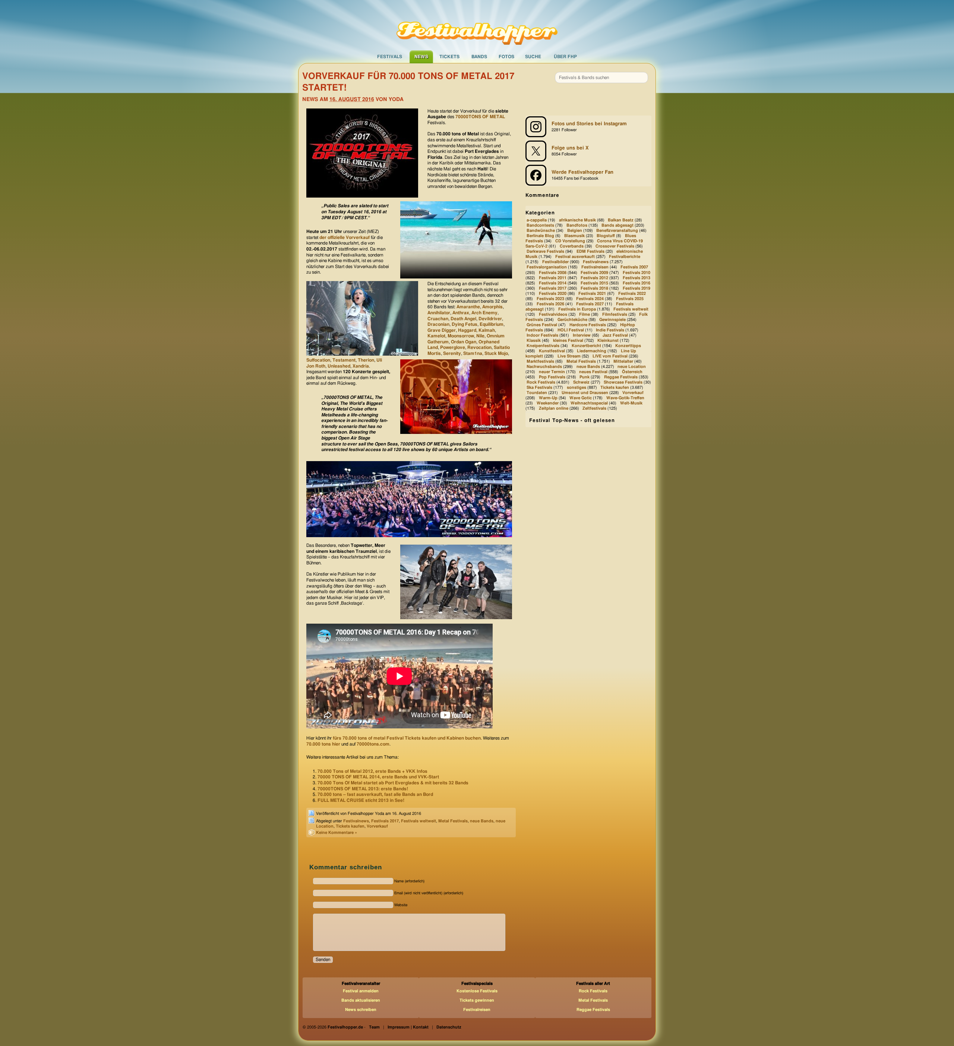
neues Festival (593, 372)
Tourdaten (537, 393)
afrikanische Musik (577, 220)
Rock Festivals (541, 382)
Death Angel (463, 318)
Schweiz (581, 382)
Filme (584, 314)
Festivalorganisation (547, 267)
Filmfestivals (614, 314)
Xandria (361, 366)
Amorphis (492, 307)
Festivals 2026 (550, 304)
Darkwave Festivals (545, 252)
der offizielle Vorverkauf (344, 237)
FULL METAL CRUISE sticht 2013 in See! (361, 800)
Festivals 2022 (632, 294)
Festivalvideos (553, 314)
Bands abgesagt (617, 225)
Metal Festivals (453, 821)
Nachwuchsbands (544, 367)
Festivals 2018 (594, 288)
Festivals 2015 (594, 283)
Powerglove (452, 347)
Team (374, 1027)
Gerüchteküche (572, 320)
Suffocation (318, 360)
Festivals (389, 56)
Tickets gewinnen (476, 1000)
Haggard (467, 330)
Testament (344, 360)
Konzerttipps (628, 346)
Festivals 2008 (552, 273)
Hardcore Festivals (587, 325)
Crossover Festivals (615, 247)
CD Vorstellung (570, 241)
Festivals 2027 (590, 304)
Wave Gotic (580, 398)
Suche (533, 56)
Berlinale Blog (540, 236)
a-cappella (537, 220)
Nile (480, 336)
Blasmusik (574, 236)
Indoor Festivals (542, 335)
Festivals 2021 (592, 294)
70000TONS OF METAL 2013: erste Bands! (363, 789)
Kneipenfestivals (543, 346)
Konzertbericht (586, 346)
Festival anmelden (361, 991)
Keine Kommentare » (336, 833)
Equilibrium (491, 324)
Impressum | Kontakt (408, 1027)
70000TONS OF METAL (480, 116)
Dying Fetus (464, 324)
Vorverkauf (377, 826)
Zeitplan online (553, 409)
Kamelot (436, 336)
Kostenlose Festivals (477, 991)
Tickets (449, 56)
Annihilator (438, 313)
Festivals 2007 (634, 267)
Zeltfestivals (594, 409)
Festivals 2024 (590, 299)
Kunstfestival (552, 351)
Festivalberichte (624, 257)
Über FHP (565, 56)
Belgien (574, 231)
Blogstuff (606, 236)
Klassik (534, 340)
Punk (584, 377)
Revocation (479, 347)
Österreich (632, 372)
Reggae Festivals (621, 377)
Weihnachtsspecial (589, 403)
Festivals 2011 (552, 278)
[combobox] (601, 77)
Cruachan (437, 318)
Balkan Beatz (621, 220)
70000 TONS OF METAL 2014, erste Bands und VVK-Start (378, 777)
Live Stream (569, 356)
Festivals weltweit (418, 821)
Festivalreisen (595, 267)
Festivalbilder (555, 262)
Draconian (438, 324)
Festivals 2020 (552, 294)
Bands (479, 56)
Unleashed (339, 366)
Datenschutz (448, 1027)
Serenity (452, 353)
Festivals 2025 (630, 299)
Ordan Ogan (463, 342)
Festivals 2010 (636, 273)
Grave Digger (441, 330)
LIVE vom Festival (610, 356)
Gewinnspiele (612, 320)
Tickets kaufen (350, 826)
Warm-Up (548, 398)
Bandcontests (540, 225)
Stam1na (472, 353)
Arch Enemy (484, 313)
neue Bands (481, 821)
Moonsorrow (461, 336)
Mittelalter (623, 361)
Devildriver (490, 318)
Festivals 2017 (385, 821)
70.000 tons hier (323, 744)
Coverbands (572, 247)
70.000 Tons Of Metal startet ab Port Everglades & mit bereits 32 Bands (393, 783)
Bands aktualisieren (360, 1000)
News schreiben (360, 1010)
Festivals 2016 (636, 283)
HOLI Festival (570, 330)
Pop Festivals (552, 377)
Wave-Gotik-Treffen (625, 398)
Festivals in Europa (577, 309)
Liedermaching (591, 351)
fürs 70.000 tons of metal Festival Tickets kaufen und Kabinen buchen (407, 738)
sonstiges (576, 387)
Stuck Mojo (496, 353)
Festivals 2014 (552, 283)
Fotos (506, 56)
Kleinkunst (608, 340)
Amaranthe (468, 307)
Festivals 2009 (594, 273)
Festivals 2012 (594, 278)
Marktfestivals (540, 361)
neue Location (631, 367)
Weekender (548, 403)
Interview (582, 335)
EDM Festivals (590, 252)
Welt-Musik (631, 403)
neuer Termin (552, 372)
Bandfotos (576, 225)
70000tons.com (373, 744)
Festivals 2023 (550, 299)
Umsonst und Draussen (585, 393)
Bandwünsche (541, 231)
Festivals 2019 (636, 288)
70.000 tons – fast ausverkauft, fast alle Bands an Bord (375, 794)
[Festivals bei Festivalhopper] (477, 25)
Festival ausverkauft (575, 257)
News (421, 56)
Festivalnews (356, 821)
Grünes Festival (542, 325)
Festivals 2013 (636, 278)
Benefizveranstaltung (617, 231)
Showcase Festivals (623, 382)
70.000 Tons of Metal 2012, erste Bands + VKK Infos (372, 771)
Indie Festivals (610, 330)
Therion (366, 360)
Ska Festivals (539, 387)
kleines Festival (568, 340)
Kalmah (486, 330)
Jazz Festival (615, 335)
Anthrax (460, 313)
